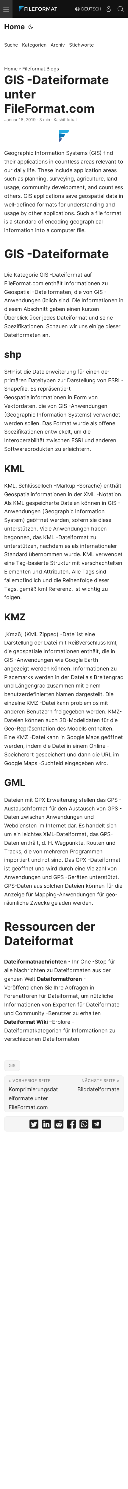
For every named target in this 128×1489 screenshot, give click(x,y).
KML (9, 486)
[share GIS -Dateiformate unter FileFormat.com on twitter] (33, 1125)
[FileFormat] (39, 9)
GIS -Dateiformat (61, 275)
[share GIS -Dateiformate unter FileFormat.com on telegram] (96, 1125)
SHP (9, 372)
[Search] (120, 9)
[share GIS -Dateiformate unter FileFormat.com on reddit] (58, 1125)
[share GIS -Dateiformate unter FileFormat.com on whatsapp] (83, 1125)
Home (14, 26)
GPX (40, 800)
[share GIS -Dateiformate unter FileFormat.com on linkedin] (46, 1125)
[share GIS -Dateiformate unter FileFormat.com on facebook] (71, 1125)
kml (42, 589)
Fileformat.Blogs (40, 69)
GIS (12, 1065)
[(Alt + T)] (30, 27)
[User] (109, 9)
